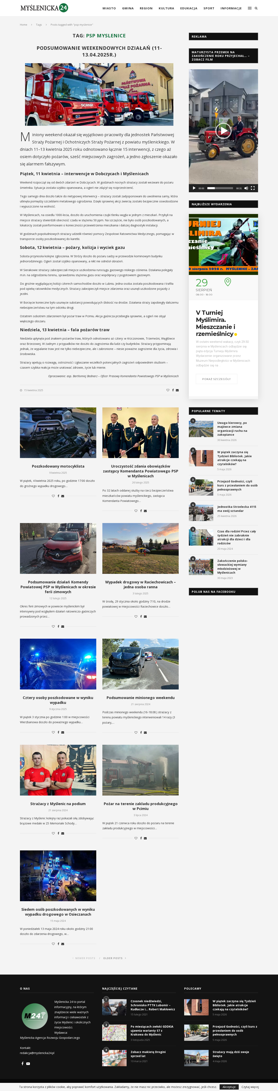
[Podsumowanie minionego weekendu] (140, 664)
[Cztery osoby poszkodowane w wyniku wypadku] (58, 664)
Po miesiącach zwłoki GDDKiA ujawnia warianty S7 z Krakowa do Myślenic (152, 1030)
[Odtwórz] (194, 188)
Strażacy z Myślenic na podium (58, 803)
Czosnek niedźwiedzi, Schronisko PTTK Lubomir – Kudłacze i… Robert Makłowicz (153, 1005)
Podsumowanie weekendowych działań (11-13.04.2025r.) (99, 51)
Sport (209, 8)
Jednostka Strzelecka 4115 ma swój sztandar (236, 509)
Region (146, 8)
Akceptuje (229, 1087)
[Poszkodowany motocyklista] (58, 432)
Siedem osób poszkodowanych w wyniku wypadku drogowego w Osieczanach (58, 912)
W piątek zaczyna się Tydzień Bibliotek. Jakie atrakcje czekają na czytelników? (234, 458)
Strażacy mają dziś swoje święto (231, 1054)
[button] (223, 131)
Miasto (109, 8)
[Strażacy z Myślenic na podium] (58, 770)
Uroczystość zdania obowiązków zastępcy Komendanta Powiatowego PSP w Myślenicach (140, 471)
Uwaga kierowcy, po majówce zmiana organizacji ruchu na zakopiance (232, 429)
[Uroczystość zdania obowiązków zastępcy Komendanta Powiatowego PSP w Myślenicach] (140, 432)
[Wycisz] (246, 188)
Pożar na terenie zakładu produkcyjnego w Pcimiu (141, 806)
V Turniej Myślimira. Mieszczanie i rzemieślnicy (215, 323)
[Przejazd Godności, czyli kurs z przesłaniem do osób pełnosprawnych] (201, 487)
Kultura (166, 8)
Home (23, 24)
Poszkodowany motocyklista (58, 466)
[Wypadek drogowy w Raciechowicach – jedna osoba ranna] (140, 548)
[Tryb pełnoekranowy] (253, 188)
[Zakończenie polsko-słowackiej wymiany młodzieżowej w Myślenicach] (201, 567)
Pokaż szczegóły (216, 379)
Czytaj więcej (250, 1087)
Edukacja (188, 8)
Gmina (128, 8)
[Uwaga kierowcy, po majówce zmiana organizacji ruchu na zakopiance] (201, 429)
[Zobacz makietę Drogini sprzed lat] (114, 1058)
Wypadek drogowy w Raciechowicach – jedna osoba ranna (140, 584)
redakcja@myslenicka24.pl (37, 1053)
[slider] (220, 188)
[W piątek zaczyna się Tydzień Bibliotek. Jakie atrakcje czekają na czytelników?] (201, 458)
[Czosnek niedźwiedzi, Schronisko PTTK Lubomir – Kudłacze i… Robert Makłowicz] (114, 1007)
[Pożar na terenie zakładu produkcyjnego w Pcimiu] (140, 770)
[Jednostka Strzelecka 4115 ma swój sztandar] (201, 513)
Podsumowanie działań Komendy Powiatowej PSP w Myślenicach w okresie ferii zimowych (58, 587)
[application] (223, 130)
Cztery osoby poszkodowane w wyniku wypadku (58, 700)
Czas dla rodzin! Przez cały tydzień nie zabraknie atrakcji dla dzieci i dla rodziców (236, 537)
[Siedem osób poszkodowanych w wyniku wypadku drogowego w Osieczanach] (58, 875)
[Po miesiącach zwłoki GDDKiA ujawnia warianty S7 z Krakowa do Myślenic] (114, 1033)
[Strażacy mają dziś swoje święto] (196, 1058)
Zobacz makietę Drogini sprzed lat (148, 1054)
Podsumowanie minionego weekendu (140, 697)
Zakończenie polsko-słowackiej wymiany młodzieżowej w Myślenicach (232, 567)
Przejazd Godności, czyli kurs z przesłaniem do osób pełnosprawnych (237, 485)
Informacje (231, 8)
